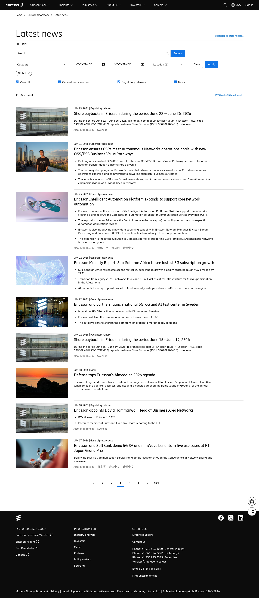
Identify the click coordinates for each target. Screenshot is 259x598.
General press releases (75, 82)
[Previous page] (93, 483)
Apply (211, 64)
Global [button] (22, 73)
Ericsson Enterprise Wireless (33, 535)
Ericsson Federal (26, 541)
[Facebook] (221, 518)
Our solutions (38, 5)
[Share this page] (252, 511)
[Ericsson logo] (14, 5)
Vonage (21, 554)
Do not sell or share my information (138, 591)
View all (24, 82)
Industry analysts (84, 534)
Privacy (54, 591)
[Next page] (165, 483)
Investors (135, 5)
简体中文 (103, 248)
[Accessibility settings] (252, 501)
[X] (231, 518)
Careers (158, 5)
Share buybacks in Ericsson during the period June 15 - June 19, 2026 (132, 339)
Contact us (138, 541)
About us (112, 5)
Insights (64, 5)
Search (178, 53)
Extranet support (142, 534)
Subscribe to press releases (229, 35)
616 (156, 482)
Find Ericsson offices (144, 575)
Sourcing (79, 565)
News (181, 82)
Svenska (102, 129)
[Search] (225, 5)
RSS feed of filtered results (229, 95)
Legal (65, 591)
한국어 (115, 248)
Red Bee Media (25, 548)
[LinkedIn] (240, 518)
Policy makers (82, 559)
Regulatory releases (133, 82)
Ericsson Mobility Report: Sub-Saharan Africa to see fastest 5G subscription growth (144, 262)
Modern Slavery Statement (32, 591)
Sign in (249, 5)
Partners (79, 553)
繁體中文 (128, 248)
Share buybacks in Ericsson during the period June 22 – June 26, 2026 (132, 113)
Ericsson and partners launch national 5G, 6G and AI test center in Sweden (136, 304)
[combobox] (42, 64)
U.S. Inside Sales (151, 568)
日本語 (101, 466)
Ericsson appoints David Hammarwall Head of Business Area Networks (133, 410)
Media (78, 547)
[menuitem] (40, 5)
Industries (88, 5)
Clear (197, 64)
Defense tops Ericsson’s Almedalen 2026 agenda (114, 375)
